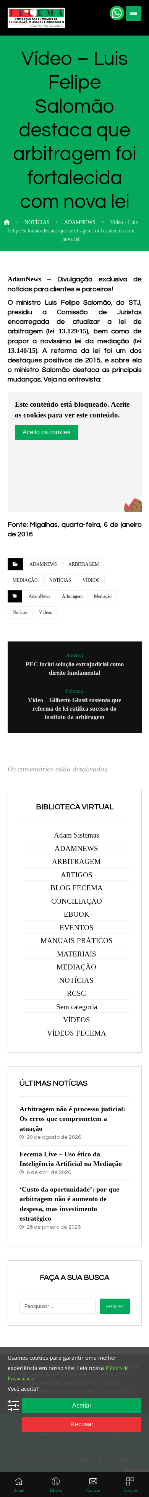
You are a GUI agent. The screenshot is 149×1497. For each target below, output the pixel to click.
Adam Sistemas (76, 835)
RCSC (76, 993)
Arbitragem (72, 596)
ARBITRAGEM (83, 564)
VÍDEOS (91, 580)
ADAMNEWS (43, 564)
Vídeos (45, 612)
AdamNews (39, 596)
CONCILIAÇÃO (76, 901)
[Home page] (7, 222)
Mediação (103, 596)
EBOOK (76, 914)
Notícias (20, 612)
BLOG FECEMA (76, 888)
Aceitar (81, 1405)
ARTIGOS (76, 875)
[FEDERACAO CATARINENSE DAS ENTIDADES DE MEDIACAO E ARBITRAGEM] (36, 18)
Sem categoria (76, 1007)
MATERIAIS (76, 954)
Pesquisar (114, 1306)
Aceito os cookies (46, 432)
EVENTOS (77, 928)
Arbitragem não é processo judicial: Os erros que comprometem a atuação (72, 1118)
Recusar (81, 1424)
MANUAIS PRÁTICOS (76, 941)
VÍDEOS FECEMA (76, 1033)
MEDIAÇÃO (25, 580)
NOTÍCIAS (60, 580)
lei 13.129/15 (67, 331)
